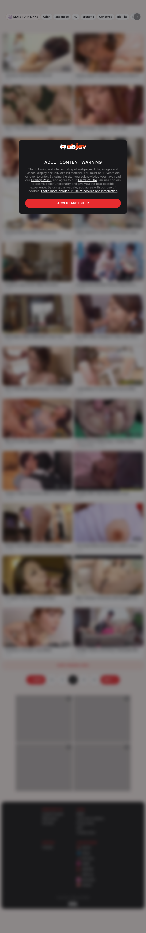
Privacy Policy (41, 180)
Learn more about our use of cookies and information (79, 191)
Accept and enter (73, 203)
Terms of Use (87, 180)
